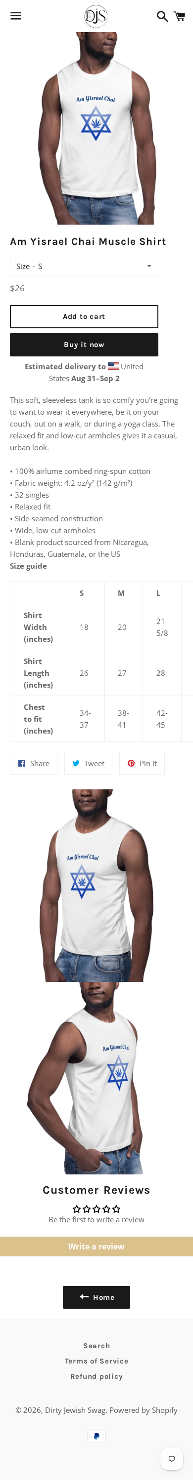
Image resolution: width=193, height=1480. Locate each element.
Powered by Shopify (143, 1410)
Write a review (96, 1246)
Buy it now (84, 344)
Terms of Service (97, 1361)
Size (23, 266)
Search (96, 1345)
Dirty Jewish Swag (75, 1410)
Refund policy (96, 1376)
